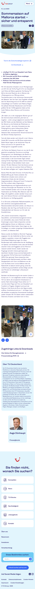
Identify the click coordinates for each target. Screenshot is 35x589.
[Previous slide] (3, 340)
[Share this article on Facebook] (30, 26)
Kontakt (4, 579)
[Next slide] (7, 340)
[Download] (31, 334)
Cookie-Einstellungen (17, 583)
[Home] (7, 3)
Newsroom (5, 537)
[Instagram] (33, 574)
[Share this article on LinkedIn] (33, 26)
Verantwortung (6, 548)
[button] (17, 321)
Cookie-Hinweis (28, 579)
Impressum (4, 583)
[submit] (30, 559)
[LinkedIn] (30, 574)
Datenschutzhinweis (15, 579)
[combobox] (17, 559)
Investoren (5, 542)
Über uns (4, 531)
